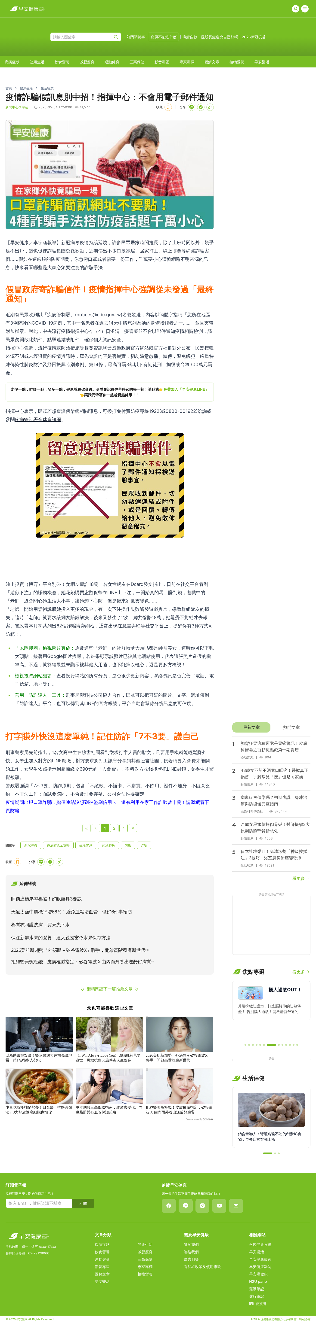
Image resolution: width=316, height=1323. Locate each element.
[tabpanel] (271, 809)
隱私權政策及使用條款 (202, 1266)
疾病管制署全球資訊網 (38, 419)
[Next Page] (123, 828)
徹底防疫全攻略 (58, 845)
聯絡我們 (191, 1252)
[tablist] (271, 727)
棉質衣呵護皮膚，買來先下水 (40, 925)
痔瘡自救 (190, 37)
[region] (110, 392)
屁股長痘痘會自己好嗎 (219, 37)
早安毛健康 (258, 1274)
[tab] (251, 727)
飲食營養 (62, 62)
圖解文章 (211, 62)
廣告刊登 (191, 1259)
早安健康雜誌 (260, 1266)
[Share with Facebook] (200, 107)
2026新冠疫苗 (254, 37)
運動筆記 (256, 1289)
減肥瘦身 (87, 62)
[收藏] (168, 107)
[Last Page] (133, 828)
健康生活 (37, 62)
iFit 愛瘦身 (257, 1303)
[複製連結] (210, 107)
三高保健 (137, 62)
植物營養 (236, 62)
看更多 (298, 878)
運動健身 (112, 62)
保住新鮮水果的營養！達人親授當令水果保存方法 (60, 937)
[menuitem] (12, 61)
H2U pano (258, 1281)
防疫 (128, 845)
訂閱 (83, 1203)
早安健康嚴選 (260, 1259)
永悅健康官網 (260, 1244)
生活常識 (85, 845)
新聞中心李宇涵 (17, 107)
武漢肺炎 (108, 845)
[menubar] (137, 61)
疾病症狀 (12, 62)
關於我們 (191, 1244)
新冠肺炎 (30, 845)
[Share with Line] (191, 107)
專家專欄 (187, 62)
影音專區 (162, 62)
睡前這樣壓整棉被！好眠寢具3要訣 (46, 899)
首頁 (9, 88)
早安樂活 (261, 62)
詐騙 (144, 845)
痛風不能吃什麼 (164, 37)
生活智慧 (47, 88)
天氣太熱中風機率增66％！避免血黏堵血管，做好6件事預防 (71, 912)
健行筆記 (256, 1296)
